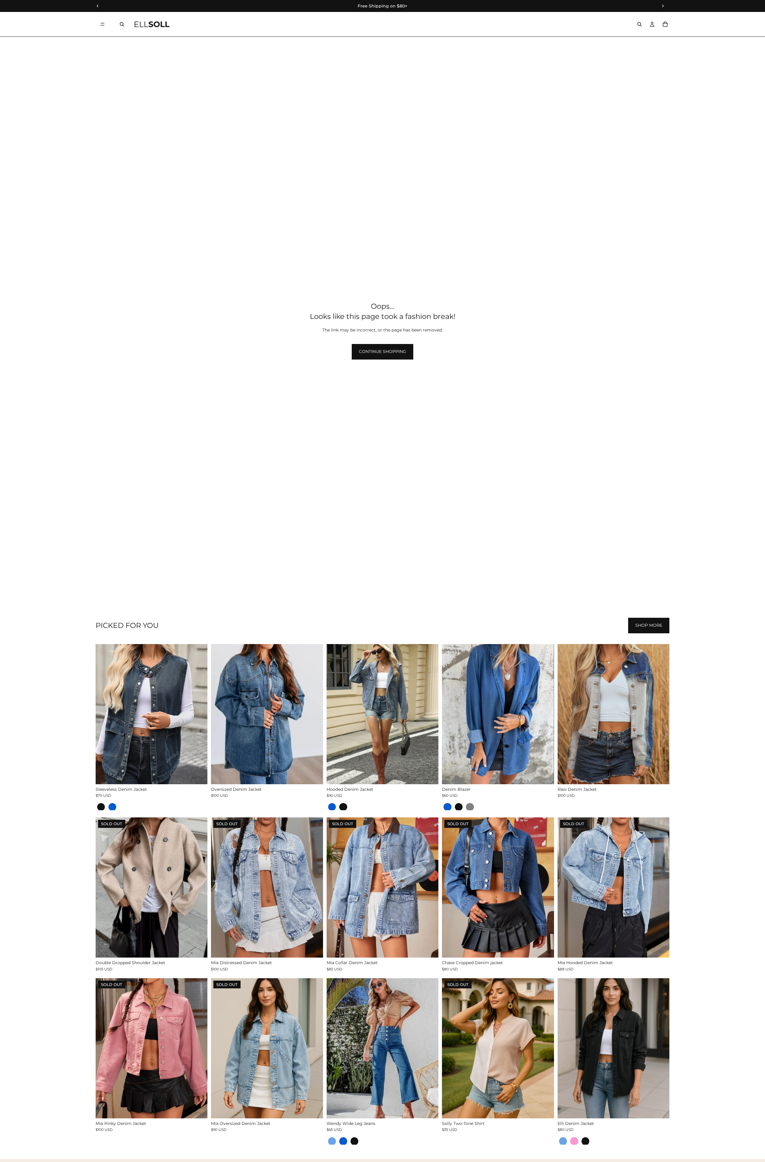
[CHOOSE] (198, 775)
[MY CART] (665, 24)
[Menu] (102, 24)
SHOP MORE (648, 625)
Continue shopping (382, 351)
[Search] (121, 24)
